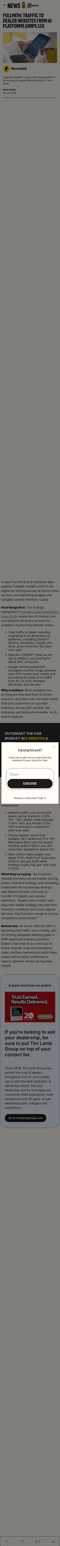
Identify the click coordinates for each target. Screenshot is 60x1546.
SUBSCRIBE (30, 783)
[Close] (54, 747)
